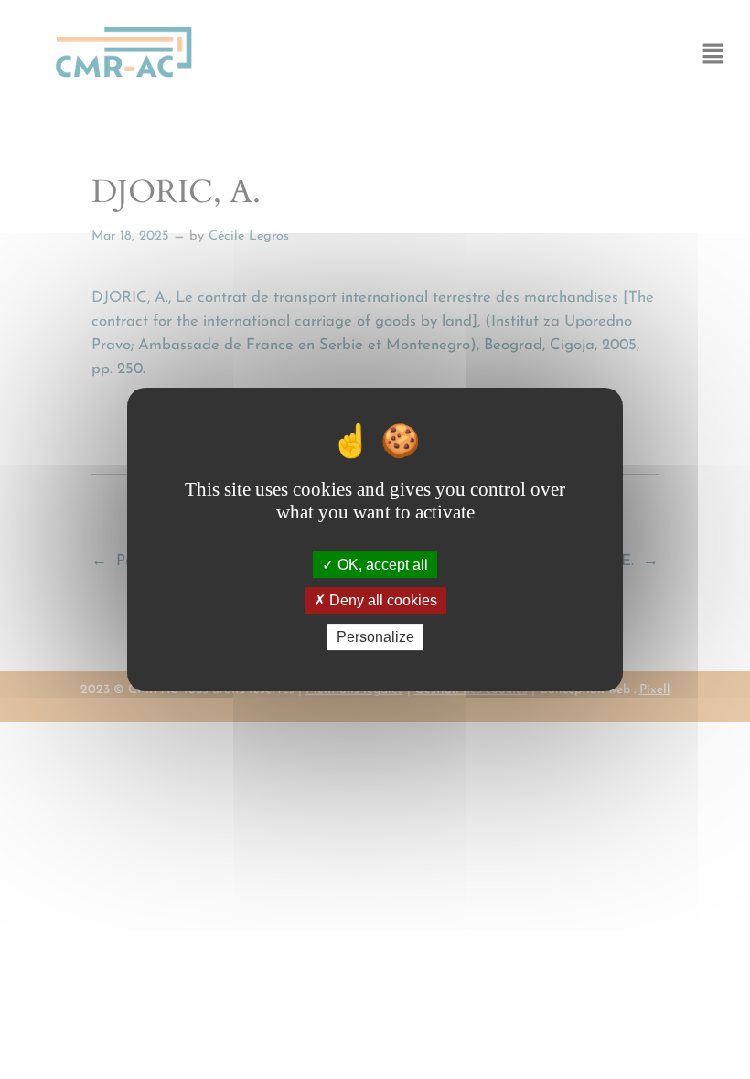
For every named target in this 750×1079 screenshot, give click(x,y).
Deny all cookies (381, 601)
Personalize (375, 637)
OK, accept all (381, 564)
